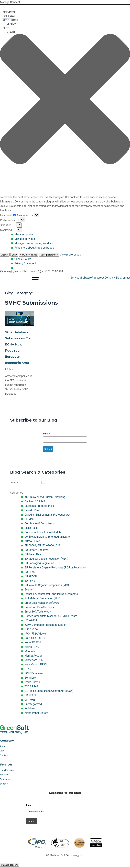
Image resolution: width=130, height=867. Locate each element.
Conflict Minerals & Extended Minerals (47, 536)
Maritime (30, 651)
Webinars (30, 708)
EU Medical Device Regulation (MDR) (46, 558)
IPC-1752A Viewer (36, 633)
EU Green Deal (33, 554)
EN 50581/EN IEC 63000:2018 (42, 545)
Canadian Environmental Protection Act (47, 514)
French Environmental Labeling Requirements (51, 594)
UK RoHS (30, 699)
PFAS (28, 668)
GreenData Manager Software (42, 602)
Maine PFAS (32, 646)
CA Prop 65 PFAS (35, 501)
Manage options (24, 234)
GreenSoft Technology (38, 611)
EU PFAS (30, 572)
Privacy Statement (25, 263)
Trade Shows (32, 682)
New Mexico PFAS (36, 664)
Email (46, 433)
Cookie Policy (22, 259)
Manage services (24, 238)
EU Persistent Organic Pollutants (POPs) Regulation (55, 567)
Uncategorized (33, 704)
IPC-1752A (31, 629)
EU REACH (31, 576)
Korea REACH (33, 642)
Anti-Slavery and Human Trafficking (45, 497)
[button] (65, 99)
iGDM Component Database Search (45, 624)
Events (29, 589)
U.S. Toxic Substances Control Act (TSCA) (49, 690)
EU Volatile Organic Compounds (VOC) (47, 585)
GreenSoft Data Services (39, 607)
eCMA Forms (32, 541)
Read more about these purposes (34, 247)
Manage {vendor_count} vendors (33, 243)
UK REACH (31, 695)
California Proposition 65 (39, 505)
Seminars (30, 677)
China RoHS (31, 527)
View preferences (28, 254)
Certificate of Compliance (40, 523)
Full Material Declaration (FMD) (43, 598)
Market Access (33, 655)
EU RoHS (30, 580)
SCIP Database (34, 673)
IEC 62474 (31, 620)
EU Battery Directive (36, 550)
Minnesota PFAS (34, 660)
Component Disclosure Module (43, 532)
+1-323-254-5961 (52, 271)
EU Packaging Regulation (39, 563)
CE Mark (29, 519)
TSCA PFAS (31, 686)
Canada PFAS (32, 510)
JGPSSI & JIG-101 (36, 638)
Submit (48, 449)
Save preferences (49, 254)
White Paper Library (36, 713)
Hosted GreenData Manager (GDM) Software (51, 616)
